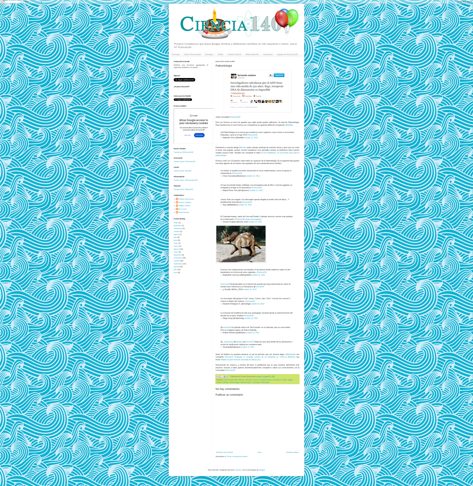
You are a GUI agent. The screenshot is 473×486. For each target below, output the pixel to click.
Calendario (268, 54)
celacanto (248, 380)
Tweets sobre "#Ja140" (183, 171)
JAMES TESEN (184, 206)
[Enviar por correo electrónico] (217, 376)
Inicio (260, 452)
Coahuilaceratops (265, 380)
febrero (176, 249)
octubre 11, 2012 (251, 137)
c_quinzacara (227, 342)
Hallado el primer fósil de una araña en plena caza (240, 360)
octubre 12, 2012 (255, 222)
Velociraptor (265, 382)
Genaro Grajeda (184, 202)
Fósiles (284, 380)
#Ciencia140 (235, 117)
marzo (176, 246)
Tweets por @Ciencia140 (183, 152)
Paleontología (234, 382)
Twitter (220, 54)
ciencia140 (259, 287)
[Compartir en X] (222, 376)
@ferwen (242, 147)
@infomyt (291, 357)
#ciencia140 (247, 202)
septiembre (178, 264)
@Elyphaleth (290, 354)
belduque (239, 342)
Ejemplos (209, 54)
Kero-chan (182, 209)
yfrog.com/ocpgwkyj (253, 219)
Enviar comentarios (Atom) (237, 456)
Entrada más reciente (224, 452)
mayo (176, 223)
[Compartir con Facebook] (224, 376)
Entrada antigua (292, 452)
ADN (235, 380)
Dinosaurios (277, 380)
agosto (176, 234)
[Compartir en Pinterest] (227, 376)
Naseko (238, 470)
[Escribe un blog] (220, 376)
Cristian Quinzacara (186, 199)
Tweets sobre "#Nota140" (184, 189)
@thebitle (289, 125)
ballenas (241, 380)
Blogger (262, 470)
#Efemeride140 (252, 54)
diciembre (177, 225)
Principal (176, 54)
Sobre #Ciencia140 (192, 54)
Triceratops (256, 382)
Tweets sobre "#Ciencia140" (185, 161)
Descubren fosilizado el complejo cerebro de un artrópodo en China (254, 357)
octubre (177, 231)
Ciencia (255, 380)
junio (175, 240)
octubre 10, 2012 (253, 176)
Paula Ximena (183, 212)
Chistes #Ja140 (234, 54)
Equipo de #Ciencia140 (287, 54)
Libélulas (225, 382)
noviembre (178, 228)
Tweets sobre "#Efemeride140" (186, 180)
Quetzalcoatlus (245, 382)
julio (175, 237)
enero (176, 252)
